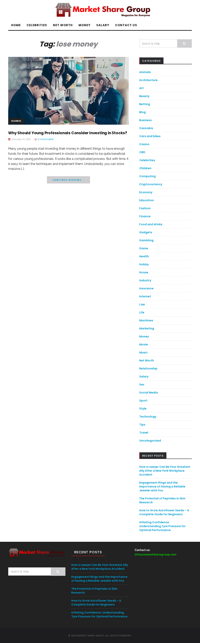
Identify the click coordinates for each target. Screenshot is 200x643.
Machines (146, 320)
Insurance (146, 288)
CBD (142, 152)
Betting (144, 104)
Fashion (145, 208)
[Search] (184, 43)
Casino (144, 144)
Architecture (148, 80)
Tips (142, 425)
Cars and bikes (150, 136)
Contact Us (126, 25)
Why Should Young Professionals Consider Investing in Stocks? (67, 133)
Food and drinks (150, 224)
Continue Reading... (68, 179)
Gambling (146, 240)
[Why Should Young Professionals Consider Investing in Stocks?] (68, 90)
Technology (147, 417)
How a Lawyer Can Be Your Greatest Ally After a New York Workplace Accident (164, 471)
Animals (145, 72)
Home (16, 25)
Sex (141, 384)
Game (143, 248)
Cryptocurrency (150, 184)
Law (142, 304)
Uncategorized (150, 441)
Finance (145, 216)
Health (144, 256)
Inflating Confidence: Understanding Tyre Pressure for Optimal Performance (162, 526)
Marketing (146, 328)
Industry (145, 280)
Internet (145, 296)
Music (143, 352)
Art (141, 88)
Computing (147, 176)
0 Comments (46, 139)
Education (146, 200)
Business (16, 121)
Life (141, 312)
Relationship (148, 368)
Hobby (144, 264)
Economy (145, 192)
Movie (143, 344)
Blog (142, 112)
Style (142, 408)
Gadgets (145, 232)
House (143, 272)
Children (145, 168)
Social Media (148, 392)
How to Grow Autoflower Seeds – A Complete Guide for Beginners (164, 512)
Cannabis (146, 128)
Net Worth (63, 25)
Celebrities (37, 25)
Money (84, 25)
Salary (102, 25)
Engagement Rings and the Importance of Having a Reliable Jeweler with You (162, 486)
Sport (143, 400)
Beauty (144, 96)
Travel (143, 433)
